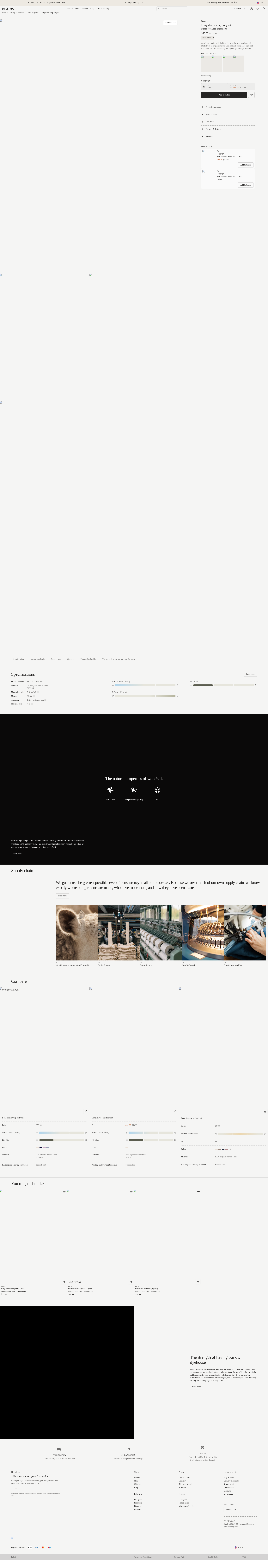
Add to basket (224, 95)
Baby (92, 9)
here (12, 1495)
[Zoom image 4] (89, 528)
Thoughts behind (185, 1484)
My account (228, 1494)
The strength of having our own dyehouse (118, 659)
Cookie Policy (213, 1557)
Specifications (18, 659)
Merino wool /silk (38, 659)
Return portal (229, 1484)
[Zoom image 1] (89, 146)
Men (77, 9)
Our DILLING (240, 9)
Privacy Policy (180, 1557)
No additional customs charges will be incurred (46, 2)
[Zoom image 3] (134, 337)
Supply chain (56, 659)
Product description (213, 107)
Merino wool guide (186, 1506)
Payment (209, 136)
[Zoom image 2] (44, 337)
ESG (244, 1557)
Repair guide (184, 1503)
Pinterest (137, 1506)
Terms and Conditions (142, 1557)
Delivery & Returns (213, 129)
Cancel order (229, 1488)
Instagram (138, 1499)
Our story (182, 1481)
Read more (250, 674)
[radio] (204, 86)
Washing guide (211, 114)
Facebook (138, 1503)
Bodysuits (21, 13)
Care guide (210, 122)
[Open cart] (264, 9)
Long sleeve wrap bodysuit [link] (50, 13)
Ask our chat (231, 1509)
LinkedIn (137, 1509)
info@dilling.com (231, 1527)
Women (70, 9)
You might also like (88, 659)
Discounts (227, 1491)
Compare (70, 659)
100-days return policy (134, 2)
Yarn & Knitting (102, 9)
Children (84, 9)
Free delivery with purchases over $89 (222, 2)
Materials (182, 1488)
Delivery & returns (231, 1481)
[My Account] (251, 9)
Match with (171, 23)
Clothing (12, 13)
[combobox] (261, 2)
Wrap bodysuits (33, 13)
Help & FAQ (229, 1477)
